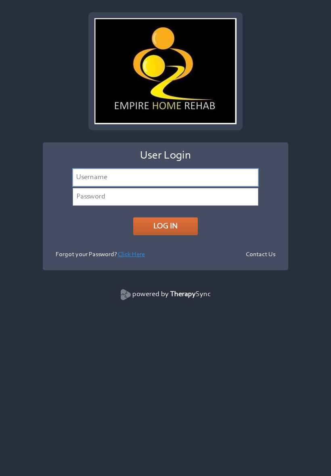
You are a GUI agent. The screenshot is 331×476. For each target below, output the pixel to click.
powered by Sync (171, 294)
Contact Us (260, 254)
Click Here (131, 254)
